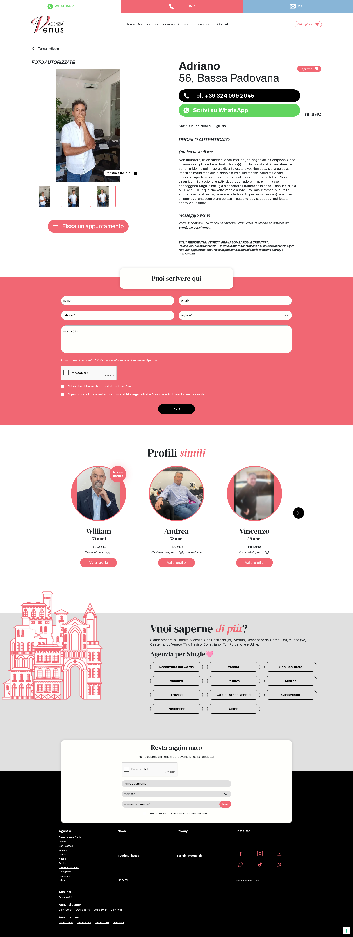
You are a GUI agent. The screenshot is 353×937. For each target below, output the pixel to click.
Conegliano (290, 695)
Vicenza (176, 681)
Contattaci (243, 831)
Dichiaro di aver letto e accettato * (99, 386)
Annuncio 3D (65, 897)
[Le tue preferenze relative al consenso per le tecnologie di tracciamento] (346, 930)
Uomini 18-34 (66, 922)
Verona (233, 667)
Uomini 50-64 (102, 922)
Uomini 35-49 (84, 922)
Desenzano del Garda (176, 667)
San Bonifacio (290, 667)
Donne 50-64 (100, 910)
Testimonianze (164, 24)
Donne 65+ (116, 910)
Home (130, 24)
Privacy (182, 831)
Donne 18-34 (65, 910)
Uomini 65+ (118, 922)
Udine (233, 709)
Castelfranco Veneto (234, 695)
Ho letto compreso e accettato (180, 813)
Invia (177, 409)
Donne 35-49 (83, 910)
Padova (233, 681)
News (122, 831)
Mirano (290, 681)
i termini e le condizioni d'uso (116, 386)
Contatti (223, 24)
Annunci (144, 24)
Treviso (176, 695)
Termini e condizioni (190, 855)
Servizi (123, 880)
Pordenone (176, 709)
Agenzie (65, 831)
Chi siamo (185, 24)
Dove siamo (205, 24)
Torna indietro (48, 49)
